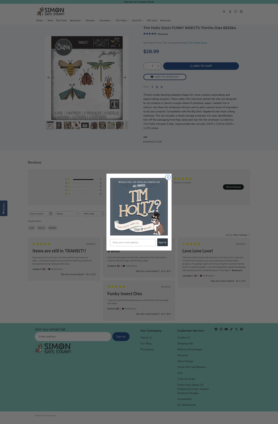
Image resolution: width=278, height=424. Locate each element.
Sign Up (162, 242)
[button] (139, 206)
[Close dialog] (167, 177)
